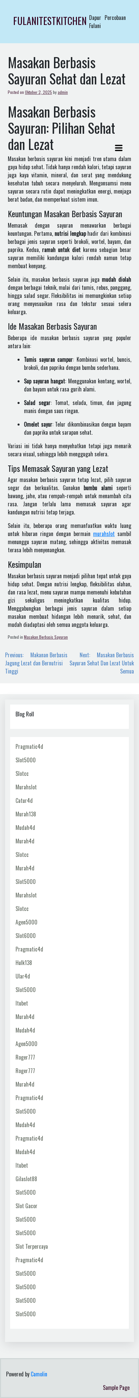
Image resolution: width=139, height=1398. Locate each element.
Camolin (39, 1374)
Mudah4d (25, 827)
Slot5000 (26, 760)
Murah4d (25, 841)
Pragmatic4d (29, 746)
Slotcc (22, 773)
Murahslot (26, 787)
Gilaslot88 (26, 1179)
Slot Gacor (26, 1206)
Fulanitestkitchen (50, 21)
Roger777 (25, 1057)
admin (63, 92)
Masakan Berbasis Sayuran (46, 637)
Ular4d (23, 976)
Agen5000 (26, 922)
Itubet (22, 1003)
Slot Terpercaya (32, 1246)
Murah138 (26, 814)
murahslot (104, 534)
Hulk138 (24, 963)
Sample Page (116, 1387)
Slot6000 (26, 936)
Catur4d (24, 800)
